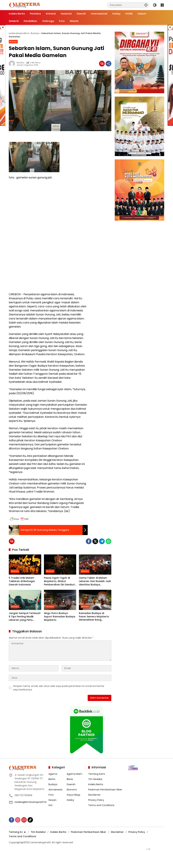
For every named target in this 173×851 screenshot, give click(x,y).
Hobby (70, 800)
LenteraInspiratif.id (19, 33)
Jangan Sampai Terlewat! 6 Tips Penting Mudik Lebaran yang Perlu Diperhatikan (25, 617)
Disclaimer (94, 794)
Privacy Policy (96, 800)
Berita (51, 779)
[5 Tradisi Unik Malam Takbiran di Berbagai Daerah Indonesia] (25, 564)
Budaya (35, 33)
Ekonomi (72, 789)
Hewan (52, 800)
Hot (50, 805)
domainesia (55, 789)
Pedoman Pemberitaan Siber (105, 789)
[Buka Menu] (162, 5)
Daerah (71, 784)
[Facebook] (89, 541)
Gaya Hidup (73, 794)
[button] (146, 5)
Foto (51, 794)
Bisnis (70, 779)
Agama (52, 774)
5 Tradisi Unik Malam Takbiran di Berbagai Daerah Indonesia (22, 581)
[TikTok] (30, 820)
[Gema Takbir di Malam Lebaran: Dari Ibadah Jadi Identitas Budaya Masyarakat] (95, 564)
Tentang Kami (96, 774)
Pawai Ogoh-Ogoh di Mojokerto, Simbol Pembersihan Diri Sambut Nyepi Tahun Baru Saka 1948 (59, 581)
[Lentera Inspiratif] (24, 5)
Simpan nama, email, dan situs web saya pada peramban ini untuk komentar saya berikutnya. (58, 687)
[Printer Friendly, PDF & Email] (19, 519)
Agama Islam (74, 774)
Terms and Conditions (101, 805)
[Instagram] (17, 820)
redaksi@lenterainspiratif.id (30, 802)
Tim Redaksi (95, 779)
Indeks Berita (95, 784)
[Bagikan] (108, 63)
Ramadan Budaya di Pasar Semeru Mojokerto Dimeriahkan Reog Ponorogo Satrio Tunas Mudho (94, 617)
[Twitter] (95, 541)
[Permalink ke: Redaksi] (13, 64)
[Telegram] (102, 541)
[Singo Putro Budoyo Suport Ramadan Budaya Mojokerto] (60, 600)
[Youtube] (24, 820)
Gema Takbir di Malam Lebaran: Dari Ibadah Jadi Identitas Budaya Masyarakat (95, 581)
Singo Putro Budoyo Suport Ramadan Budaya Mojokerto (59, 616)
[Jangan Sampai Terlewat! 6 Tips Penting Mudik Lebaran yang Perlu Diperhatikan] (25, 600)
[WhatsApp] (108, 541)
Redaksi (20, 63)
